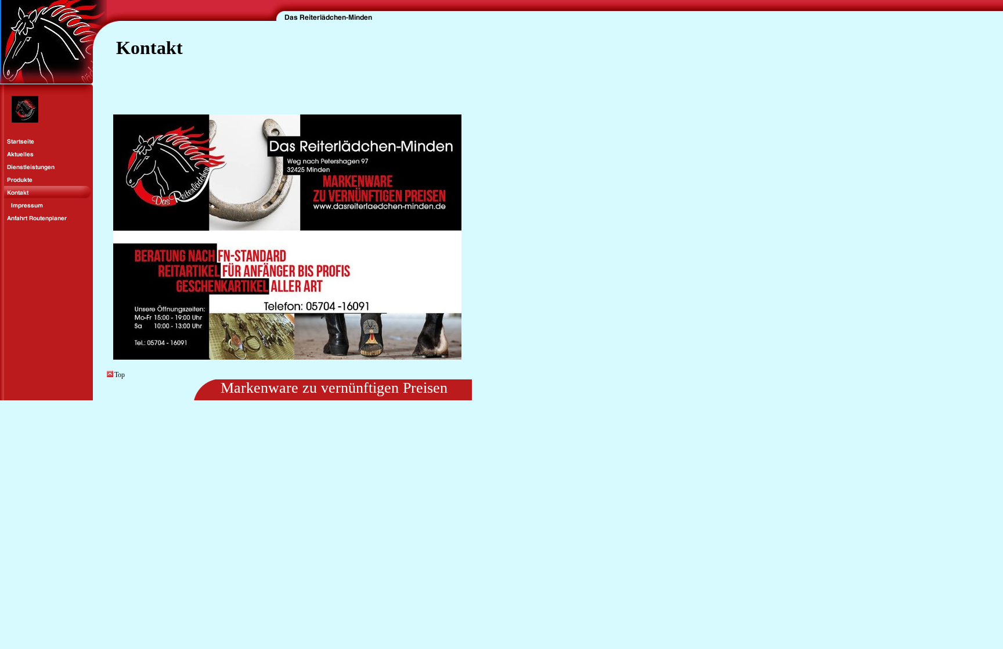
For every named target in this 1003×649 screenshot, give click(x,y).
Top (119, 375)
